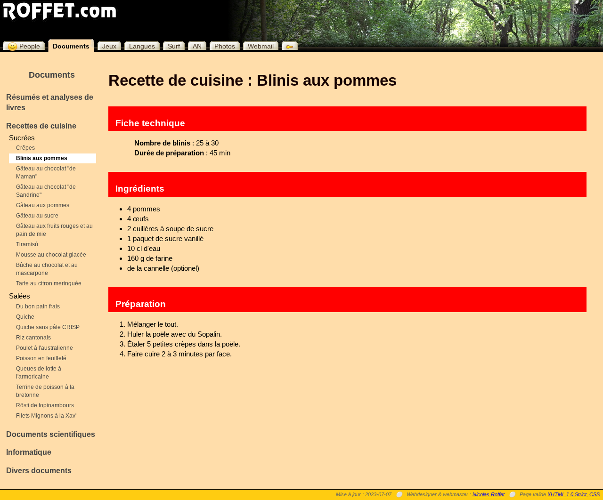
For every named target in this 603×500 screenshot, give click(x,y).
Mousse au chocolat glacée (51, 254)
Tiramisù (27, 244)
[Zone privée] (287, 45)
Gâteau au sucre (37, 215)
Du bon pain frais (38, 306)
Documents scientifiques (50, 434)
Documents (71, 46)
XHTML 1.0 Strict (567, 494)
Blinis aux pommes (41, 158)
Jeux (109, 46)
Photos (224, 46)
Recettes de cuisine (41, 126)
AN (197, 46)
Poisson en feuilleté (41, 358)
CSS (594, 494)
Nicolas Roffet (489, 494)
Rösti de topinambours (45, 405)
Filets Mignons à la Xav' (46, 415)
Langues (142, 46)
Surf (174, 46)
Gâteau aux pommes (42, 205)
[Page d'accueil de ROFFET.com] (59, 11)
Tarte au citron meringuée (48, 283)
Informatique (28, 452)
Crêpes (25, 148)
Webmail (261, 46)
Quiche (25, 317)
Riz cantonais (33, 337)
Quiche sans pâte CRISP (48, 327)
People (28, 46)
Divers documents (39, 471)
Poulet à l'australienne (44, 348)
